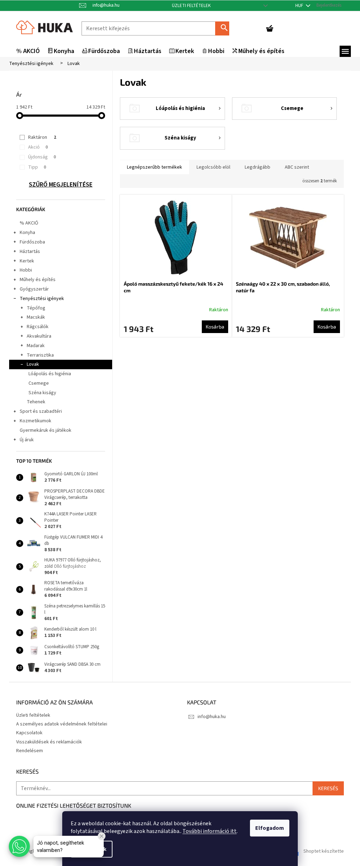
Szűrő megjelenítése (60, 185)
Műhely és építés (38, 279)
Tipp (37, 167)
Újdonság (42, 157)
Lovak (33, 364)
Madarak (36, 345)
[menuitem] (28, 51)
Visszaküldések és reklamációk (49, 741)
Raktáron (42, 137)
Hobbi (26, 270)
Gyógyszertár (34, 289)
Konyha (27, 232)
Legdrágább (257, 167)
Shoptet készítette (323, 851)
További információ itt (209, 831)
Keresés (225, 28)
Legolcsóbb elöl (213, 167)
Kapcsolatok (29, 732)
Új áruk (27, 439)
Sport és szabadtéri (41, 411)
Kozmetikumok (35, 420)
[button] (19, 846)
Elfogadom (269, 828)
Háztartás (30, 251)
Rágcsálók (38, 326)
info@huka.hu (212, 716)
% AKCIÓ (29, 223)
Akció (38, 147)
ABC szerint (297, 167)
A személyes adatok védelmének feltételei (61, 724)
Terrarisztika (40, 355)
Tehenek (36, 401)
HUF (299, 5)
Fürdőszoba (32, 242)
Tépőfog (36, 308)
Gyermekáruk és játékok (45, 430)
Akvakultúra (39, 336)
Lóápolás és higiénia (49, 373)
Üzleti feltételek (191, 5)
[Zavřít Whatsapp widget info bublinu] (101, 836)
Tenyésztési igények (42, 298)
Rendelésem (29, 750)
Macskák (36, 317)
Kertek (27, 261)
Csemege (38, 383)
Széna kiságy (42, 392)
